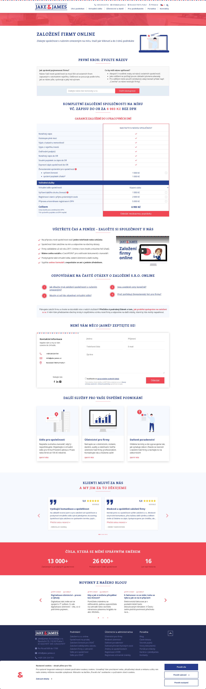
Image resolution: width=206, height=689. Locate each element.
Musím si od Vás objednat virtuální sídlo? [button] (70, 295)
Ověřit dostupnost (127, 91)
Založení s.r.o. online (79, 636)
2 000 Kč (136, 197)
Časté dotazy (145, 639)
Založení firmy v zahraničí (81, 649)
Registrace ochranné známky (118, 655)
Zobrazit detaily (42, 679)
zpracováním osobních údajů (108, 379)
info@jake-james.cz (119, 5)
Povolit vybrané (179, 675)
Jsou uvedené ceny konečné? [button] (131, 286)
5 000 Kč (136, 201)
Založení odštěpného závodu (83, 645)
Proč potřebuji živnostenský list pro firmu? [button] (139, 294)
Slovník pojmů (146, 642)
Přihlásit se (154, 5)
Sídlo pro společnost (79, 652)
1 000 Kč (136, 192)
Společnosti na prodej (80, 639)
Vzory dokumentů (148, 645)
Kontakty (144, 655)
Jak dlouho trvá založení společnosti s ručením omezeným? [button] (73, 288)
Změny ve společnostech (116, 649)
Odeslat (155, 380)
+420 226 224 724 (102, 5)
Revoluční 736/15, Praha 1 (55, 363)
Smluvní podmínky (104, 384)
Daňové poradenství (114, 642)
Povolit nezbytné (181, 683)
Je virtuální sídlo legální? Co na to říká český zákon (139, 596)
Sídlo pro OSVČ (76, 655)
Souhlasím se (103, 379)
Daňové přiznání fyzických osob (119, 645)
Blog (142, 636)
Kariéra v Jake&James (149, 652)
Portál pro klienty (147, 649)
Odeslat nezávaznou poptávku (136, 213)
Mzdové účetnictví (113, 639)
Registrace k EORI (113, 652)
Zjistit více (44, 457)
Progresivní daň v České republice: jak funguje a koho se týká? (103, 598)
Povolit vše (181, 667)
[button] (39, 515)
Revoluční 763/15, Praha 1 (138, 5)
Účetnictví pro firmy (113, 636)
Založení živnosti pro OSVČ (82, 642)
